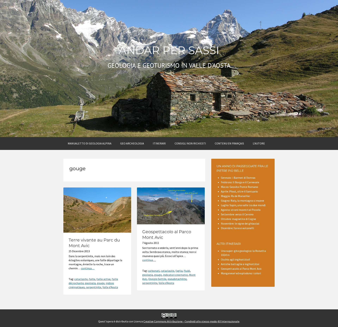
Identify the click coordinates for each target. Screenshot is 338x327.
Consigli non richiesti (190, 143)
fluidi (187, 270)
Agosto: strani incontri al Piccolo (241, 209)
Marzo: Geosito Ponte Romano (239, 187)
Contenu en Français (229, 143)
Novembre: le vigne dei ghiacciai (240, 223)
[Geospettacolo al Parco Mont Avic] (171, 223)
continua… (88, 268)
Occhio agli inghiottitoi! (235, 259)
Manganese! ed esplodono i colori (241, 273)
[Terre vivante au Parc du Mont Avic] (97, 231)
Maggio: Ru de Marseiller (235, 196)
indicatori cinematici (175, 275)
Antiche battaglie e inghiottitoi (240, 264)
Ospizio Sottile (157, 279)
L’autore (259, 143)
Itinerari (159, 143)
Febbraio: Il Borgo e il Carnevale (240, 182)
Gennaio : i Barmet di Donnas (238, 177)
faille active (103, 279)
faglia (179, 270)
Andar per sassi (169, 50)
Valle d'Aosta (110, 287)
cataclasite (81, 279)
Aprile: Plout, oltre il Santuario (239, 191)
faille (92, 279)
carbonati (154, 270)
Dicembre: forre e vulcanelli (237, 228)
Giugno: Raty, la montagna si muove (242, 200)
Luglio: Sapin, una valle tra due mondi (243, 205)
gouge (101, 283)
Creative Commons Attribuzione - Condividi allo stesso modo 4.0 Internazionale (191, 321)
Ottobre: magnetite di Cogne (238, 219)
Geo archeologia (132, 143)
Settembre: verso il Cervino (237, 214)
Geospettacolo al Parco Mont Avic (241, 268)
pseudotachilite (177, 279)
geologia (90, 283)
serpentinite (93, 287)
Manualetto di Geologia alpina (89, 143)
